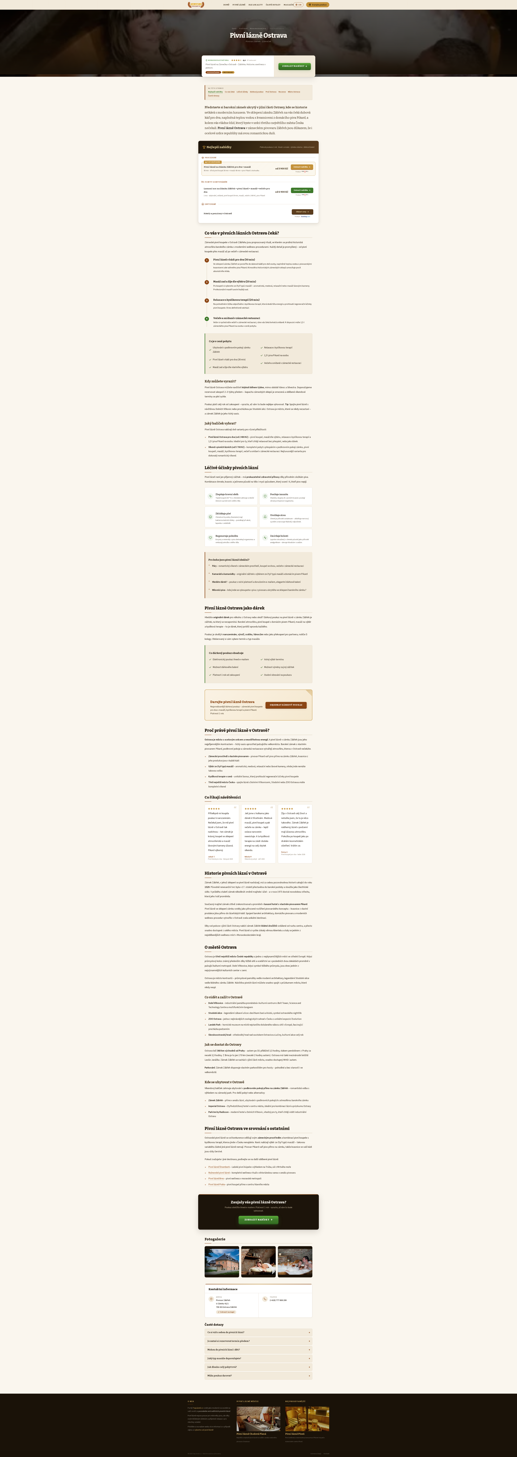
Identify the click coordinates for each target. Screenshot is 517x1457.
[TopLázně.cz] (196, 5)
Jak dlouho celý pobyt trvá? (222, 1367)
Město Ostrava (294, 92)
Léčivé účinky (242, 92)
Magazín (289, 5)
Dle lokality (256, 5)
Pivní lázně (239, 5)
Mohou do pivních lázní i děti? (223, 1349)
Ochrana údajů (315, 1454)
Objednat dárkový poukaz (286, 705)
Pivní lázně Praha (216, 1184)
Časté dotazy (273, 5)
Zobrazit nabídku (301, 167)
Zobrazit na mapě (227, 1312)
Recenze (282, 92)
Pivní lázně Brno (216, 1178)
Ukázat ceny (301, 212)
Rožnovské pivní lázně (219, 1172)
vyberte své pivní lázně (204, 1430)
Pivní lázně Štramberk (219, 1167)
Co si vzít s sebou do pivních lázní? (225, 1332)
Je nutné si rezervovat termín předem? (228, 1341)
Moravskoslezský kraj (258, 28)
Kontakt (326, 1454)
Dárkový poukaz (256, 92)
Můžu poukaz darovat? (219, 1375)
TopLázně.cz (198, 1408)
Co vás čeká (230, 92)
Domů (226, 5)
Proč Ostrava (271, 92)
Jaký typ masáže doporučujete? (224, 1358)
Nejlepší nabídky (215, 92)
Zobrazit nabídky (294, 66)
